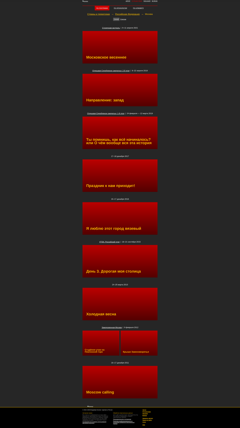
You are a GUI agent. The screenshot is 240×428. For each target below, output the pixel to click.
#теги (144, 422)
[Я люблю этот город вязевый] (120, 218)
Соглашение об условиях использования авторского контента (94, 422)
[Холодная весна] (120, 304)
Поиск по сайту (147, 420)
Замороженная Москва (112, 327)
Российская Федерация (127, 14)
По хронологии (120, 8)
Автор (144, 410)
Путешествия (146, 411)
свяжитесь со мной (88, 420)
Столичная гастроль (111, 28)
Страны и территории (98, 14)
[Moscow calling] (120, 382)
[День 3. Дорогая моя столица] (120, 261)
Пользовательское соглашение (122, 419)
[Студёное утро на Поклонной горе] (100, 343)
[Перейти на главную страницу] (85, 1)
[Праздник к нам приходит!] (120, 175)
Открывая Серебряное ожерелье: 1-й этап (105, 113)
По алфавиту (138, 8)
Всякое (144, 415)
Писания (145, 413)
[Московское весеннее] (120, 47)
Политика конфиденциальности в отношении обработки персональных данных (123, 422)
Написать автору (147, 418)
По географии (102, 8)
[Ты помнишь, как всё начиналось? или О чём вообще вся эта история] (120, 133)
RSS (143, 425)
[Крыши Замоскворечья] (139, 343)
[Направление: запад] (120, 90)
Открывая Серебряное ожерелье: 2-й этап (111, 71)
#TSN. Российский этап (109, 242)
